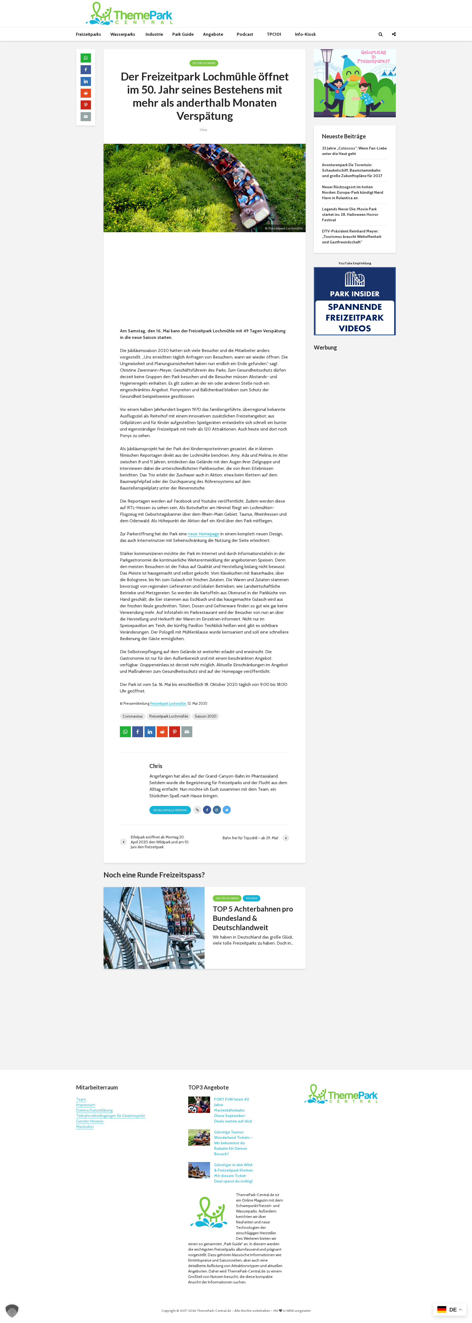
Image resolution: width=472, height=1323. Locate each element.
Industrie (154, 34)
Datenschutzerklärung (94, 1110)
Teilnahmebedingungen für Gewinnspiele (110, 1115)
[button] (12, 1311)
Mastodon (85, 1126)
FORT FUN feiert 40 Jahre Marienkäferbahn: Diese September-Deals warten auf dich (233, 1110)
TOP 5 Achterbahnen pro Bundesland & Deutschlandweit (253, 918)
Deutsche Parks (204, 63)
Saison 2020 (206, 716)
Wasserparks (123, 34)
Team (81, 1099)
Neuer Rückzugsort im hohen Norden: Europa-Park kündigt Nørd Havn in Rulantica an (352, 192)
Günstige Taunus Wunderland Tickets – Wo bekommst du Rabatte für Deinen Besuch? (233, 1143)
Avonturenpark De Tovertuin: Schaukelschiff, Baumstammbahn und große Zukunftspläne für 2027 (352, 170)
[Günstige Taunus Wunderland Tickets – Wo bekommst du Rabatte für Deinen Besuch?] (199, 1136)
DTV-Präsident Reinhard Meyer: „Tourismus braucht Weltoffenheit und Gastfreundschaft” (351, 236)
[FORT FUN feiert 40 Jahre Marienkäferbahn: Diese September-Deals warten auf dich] (199, 1104)
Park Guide (183, 34)
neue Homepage (203, 533)
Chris (203, 130)
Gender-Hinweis (90, 1121)
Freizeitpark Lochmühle (168, 703)
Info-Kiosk (305, 34)
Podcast (245, 34)
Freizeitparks (88, 34)
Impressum (85, 1104)
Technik (251, 898)
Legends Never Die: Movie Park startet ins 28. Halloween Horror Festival (350, 214)
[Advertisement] (204, 281)
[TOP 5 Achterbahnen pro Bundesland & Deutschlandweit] (154, 927)
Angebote (213, 34)
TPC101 (274, 34)
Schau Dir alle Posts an (170, 810)
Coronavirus (133, 716)
